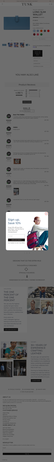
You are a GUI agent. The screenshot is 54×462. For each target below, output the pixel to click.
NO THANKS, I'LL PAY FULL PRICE (16, 243)
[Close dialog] (46, 213)
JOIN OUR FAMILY (16, 240)
